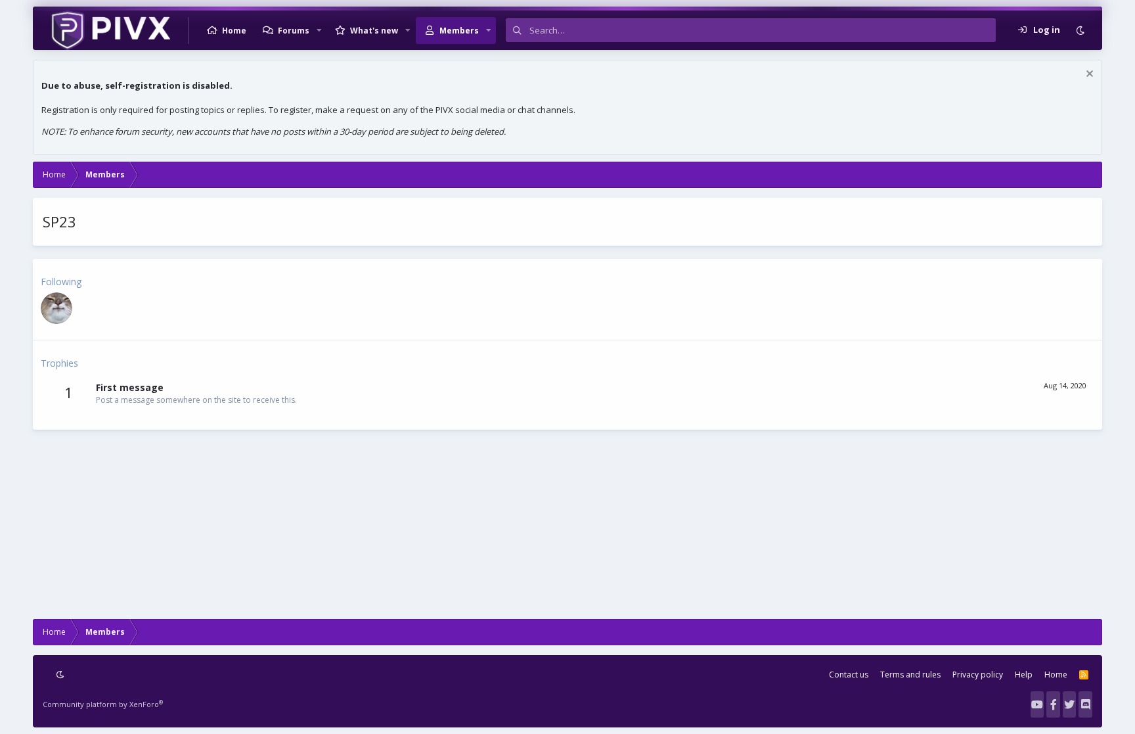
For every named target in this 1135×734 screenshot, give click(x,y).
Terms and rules (910, 674)
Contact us (848, 674)
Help (1024, 674)
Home (234, 30)
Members (459, 30)
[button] (319, 30)
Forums (293, 30)
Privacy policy (977, 674)
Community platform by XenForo (103, 704)
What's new (374, 30)
